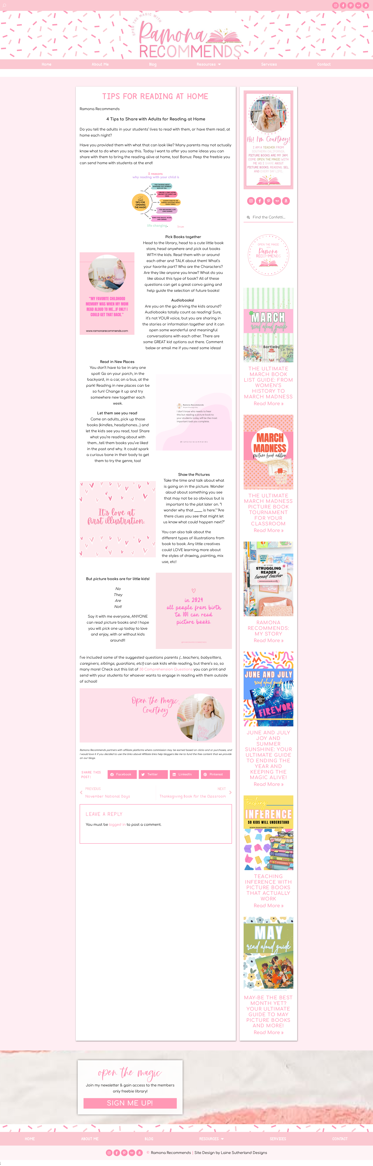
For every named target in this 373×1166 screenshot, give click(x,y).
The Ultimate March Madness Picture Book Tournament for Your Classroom (268, 510)
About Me (100, 64)
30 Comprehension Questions (166, 669)
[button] (122, 774)
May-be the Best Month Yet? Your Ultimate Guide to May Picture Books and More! (268, 1011)
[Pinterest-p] (350, 5)
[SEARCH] (4, 5)
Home (47, 64)
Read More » (268, 403)
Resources (206, 64)
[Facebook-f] (343, 5)
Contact (324, 64)
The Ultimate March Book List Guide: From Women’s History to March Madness (268, 383)
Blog (153, 64)
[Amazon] (366, 5)
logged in (117, 825)
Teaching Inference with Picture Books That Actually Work (268, 888)
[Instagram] (335, 5)
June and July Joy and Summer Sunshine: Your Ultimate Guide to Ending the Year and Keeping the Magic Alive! (268, 755)
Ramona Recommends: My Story (268, 628)
